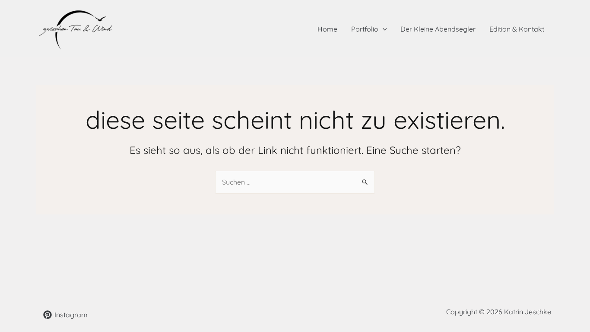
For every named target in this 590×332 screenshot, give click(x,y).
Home (327, 29)
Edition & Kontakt (516, 29)
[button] (382, 29)
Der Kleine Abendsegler (438, 29)
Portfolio (364, 29)
